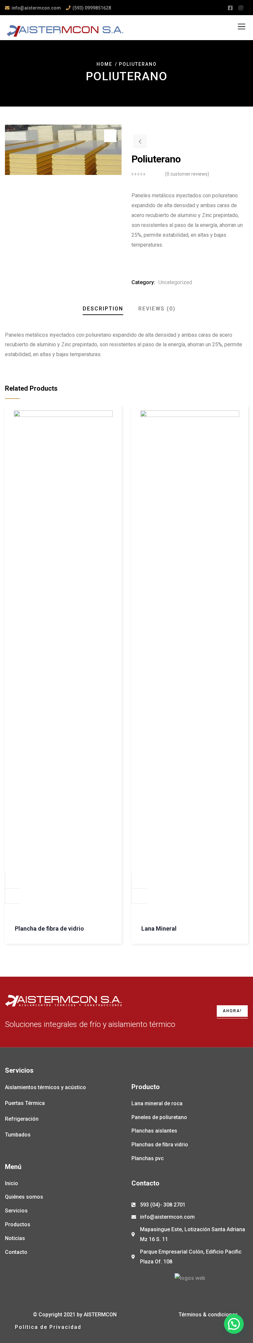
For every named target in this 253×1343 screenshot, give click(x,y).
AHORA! (232, 1011)
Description (103, 308)
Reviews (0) (157, 308)
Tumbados (18, 1135)
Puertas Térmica (25, 1103)
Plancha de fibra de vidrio (49, 928)
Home (104, 64)
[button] (48, 1327)
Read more (12, 881)
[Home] (63, 1001)
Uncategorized (175, 282)
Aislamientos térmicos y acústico (45, 1087)
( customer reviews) (187, 174)
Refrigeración (22, 1119)
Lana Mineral (159, 928)
